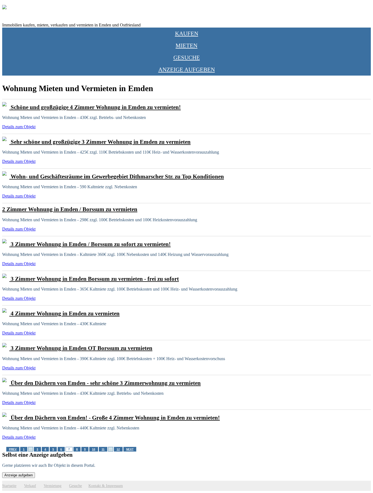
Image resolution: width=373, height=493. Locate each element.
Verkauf (30, 485)
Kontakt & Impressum (105, 485)
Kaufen (186, 33)
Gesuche (186, 57)
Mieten (186, 45)
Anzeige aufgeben (186, 69)
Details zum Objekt (18, 126)
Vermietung (52, 485)
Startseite (9, 485)
